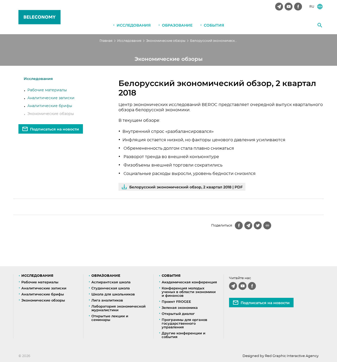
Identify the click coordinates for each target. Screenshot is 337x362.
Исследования (134, 25)
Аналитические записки (51, 98)
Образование (177, 25)
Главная (106, 40)
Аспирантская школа (111, 282)
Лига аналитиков (107, 300)
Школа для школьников (113, 294)
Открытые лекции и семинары (109, 318)
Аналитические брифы (49, 106)
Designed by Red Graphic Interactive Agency (280, 356)
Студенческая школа (110, 288)
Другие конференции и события (183, 335)
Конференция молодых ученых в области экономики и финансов (189, 292)
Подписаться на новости (54, 129)
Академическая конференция (189, 282)
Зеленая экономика (180, 307)
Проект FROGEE (176, 301)
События (214, 25)
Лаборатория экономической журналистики (118, 308)
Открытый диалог (178, 313)
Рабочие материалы (47, 90)
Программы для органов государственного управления (184, 323)
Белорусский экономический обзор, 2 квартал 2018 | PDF (186, 187)
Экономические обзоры (165, 40)
